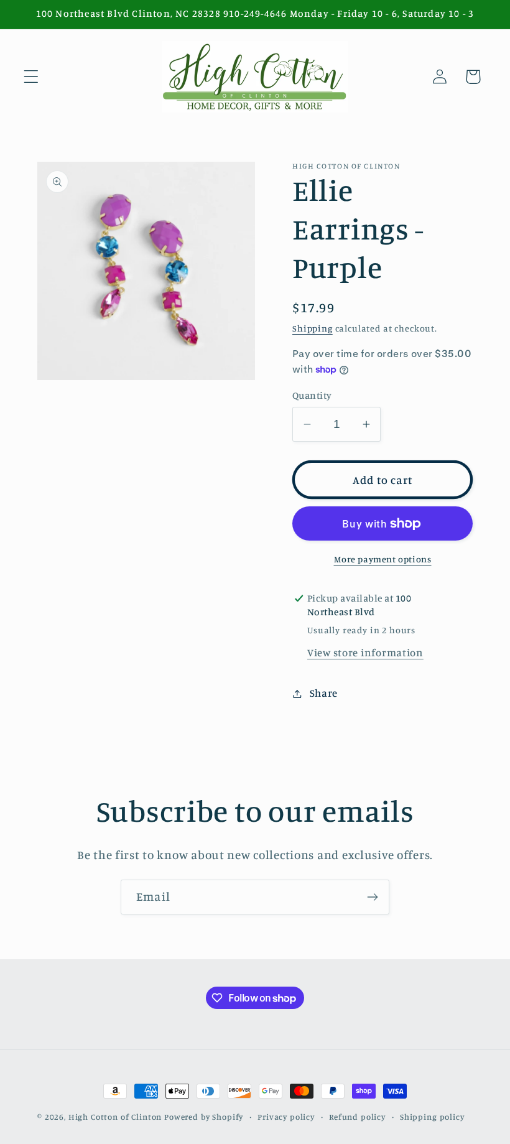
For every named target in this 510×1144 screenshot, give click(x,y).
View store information (365, 652)
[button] (31, 76)
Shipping (312, 328)
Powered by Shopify (203, 1117)
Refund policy (357, 1117)
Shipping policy (432, 1117)
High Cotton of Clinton (115, 1117)
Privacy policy (286, 1117)
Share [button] (324, 693)
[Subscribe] (372, 897)
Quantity (312, 395)
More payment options (383, 559)
